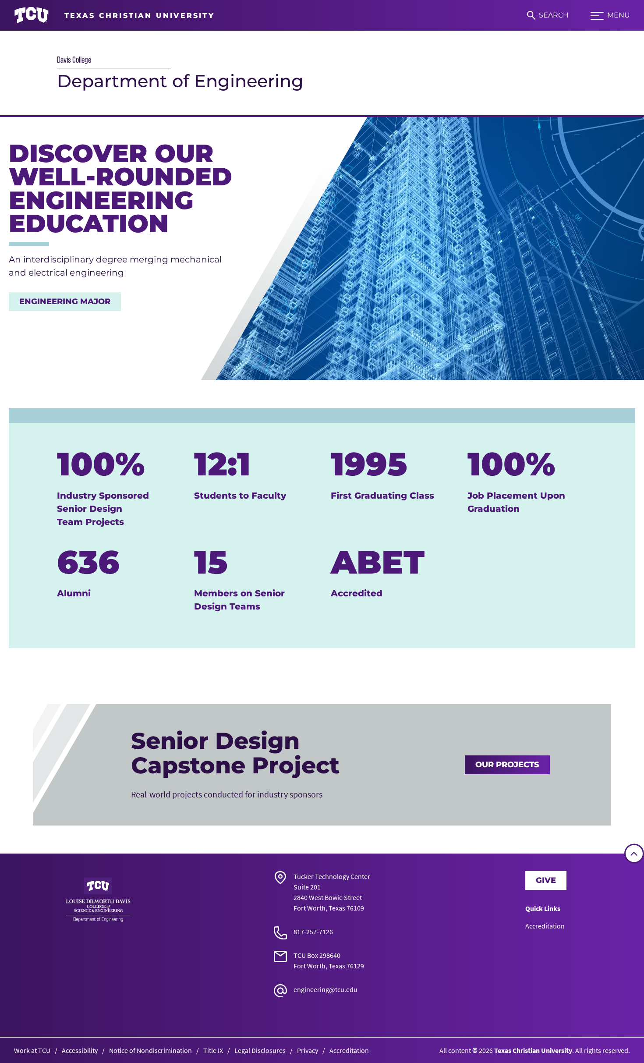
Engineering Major (64, 301)
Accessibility (80, 1050)
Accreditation (545, 925)
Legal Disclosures (260, 1050)
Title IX (213, 1050)
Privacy (307, 1050)
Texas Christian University (533, 1050)
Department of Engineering (180, 81)
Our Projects (507, 764)
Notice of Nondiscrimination (150, 1050)
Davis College (74, 59)
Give (546, 880)
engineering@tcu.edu (325, 989)
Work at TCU (32, 1050)
